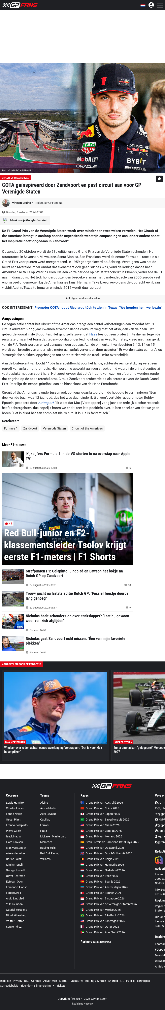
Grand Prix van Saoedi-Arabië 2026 (107, 819)
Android (113, 980)
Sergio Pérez (14, 926)
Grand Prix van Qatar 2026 (102, 926)
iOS (122, 980)
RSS (26, 980)
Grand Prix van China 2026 (102, 808)
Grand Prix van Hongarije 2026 (105, 864)
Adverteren (50, 980)
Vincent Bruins (21, 202)
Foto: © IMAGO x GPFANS (16, 170)
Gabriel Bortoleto (16, 909)
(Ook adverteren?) (102, 942)
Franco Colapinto (17, 825)
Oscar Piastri (14, 819)
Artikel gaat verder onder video (82, 298)
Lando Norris (14, 813)
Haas (93, 334)
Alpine (44, 802)
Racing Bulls (48, 847)
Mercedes (46, 842)
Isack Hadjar (14, 836)
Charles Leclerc (15, 808)
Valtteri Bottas (15, 921)
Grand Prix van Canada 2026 (104, 830)
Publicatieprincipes (138, 980)
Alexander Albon (16, 853)
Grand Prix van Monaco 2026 (104, 836)
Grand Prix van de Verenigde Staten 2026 (111, 904)
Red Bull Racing (50, 853)
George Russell (15, 870)
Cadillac (45, 819)
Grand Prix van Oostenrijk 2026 (105, 847)
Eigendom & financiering (36, 985)
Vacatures (76, 980)
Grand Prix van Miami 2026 (103, 825)
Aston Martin (48, 808)
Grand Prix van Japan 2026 (103, 813)
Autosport (46, 403)
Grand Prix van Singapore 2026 (105, 898)
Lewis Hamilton (15, 802)
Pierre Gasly (13, 830)
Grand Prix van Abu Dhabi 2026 (105, 932)
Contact (36, 980)
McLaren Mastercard (53, 836)
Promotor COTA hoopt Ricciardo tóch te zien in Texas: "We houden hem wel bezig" (98, 307)
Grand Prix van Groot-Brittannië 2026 (109, 853)
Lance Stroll (13, 892)
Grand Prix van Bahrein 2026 (104, 892)
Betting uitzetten (95, 980)
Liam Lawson (14, 842)
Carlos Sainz (14, 859)
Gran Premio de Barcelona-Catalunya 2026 (112, 842)
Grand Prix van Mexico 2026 (103, 909)
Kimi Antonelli (14, 864)
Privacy (17, 980)
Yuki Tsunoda (14, 904)
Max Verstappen (16, 847)
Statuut (63, 980)
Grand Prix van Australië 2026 (104, 802)
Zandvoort (30, 428)
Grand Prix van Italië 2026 (102, 876)
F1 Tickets (59, 985)
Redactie (5, 980)
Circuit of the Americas (15, 177)
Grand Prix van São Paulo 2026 (105, 915)
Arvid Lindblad (15, 898)
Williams (45, 859)
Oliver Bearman (15, 876)
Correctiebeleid (9, 985)
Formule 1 (11, 428)
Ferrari (44, 825)
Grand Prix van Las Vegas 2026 (105, 921)
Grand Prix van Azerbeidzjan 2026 (107, 887)
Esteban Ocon (15, 881)
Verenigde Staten (54, 428)
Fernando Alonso (16, 887)
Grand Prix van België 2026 (102, 859)
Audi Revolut (48, 813)
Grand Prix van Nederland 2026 (105, 870)
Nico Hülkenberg (16, 915)
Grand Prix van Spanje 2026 (103, 881)
